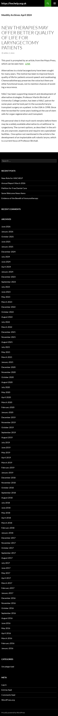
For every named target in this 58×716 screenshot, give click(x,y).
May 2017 (5, 573)
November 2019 (8, 422)
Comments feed (8, 695)
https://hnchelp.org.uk (13, 3)
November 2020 (8, 372)
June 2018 (5, 508)
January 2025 (7, 246)
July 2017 (5, 563)
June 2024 (5, 262)
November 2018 (8, 482)
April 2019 (6, 457)
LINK (27, 63)
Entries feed (6, 690)
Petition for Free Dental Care (14, 188)
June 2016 (5, 623)
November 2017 (8, 543)
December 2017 (8, 538)
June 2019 (5, 447)
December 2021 (8, 332)
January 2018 (7, 533)
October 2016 (7, 608)
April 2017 (6, 578)
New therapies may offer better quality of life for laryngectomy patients (27, 37)
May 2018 (5, 513)
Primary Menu (54, 3)
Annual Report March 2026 (13, 183)
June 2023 (5, 292)
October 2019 (7, 427)
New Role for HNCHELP (12, 178)
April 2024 (6, 267)
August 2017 (7, 558)
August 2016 (7, 618)
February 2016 (7, 643)
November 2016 (8, 603)
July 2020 (5, 387)
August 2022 (7, 317)
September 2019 (8, 432)
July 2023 (5, 287)
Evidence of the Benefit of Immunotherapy (19, 198)
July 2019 (5, 442)
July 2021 (5, 347)
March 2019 (6, 462)
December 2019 (8, 417)
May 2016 (5, 628)
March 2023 (6, 302)
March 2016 (6, 638)
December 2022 (8, 307)
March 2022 (6, 327)
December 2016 (8, 598)
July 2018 (5, 503)
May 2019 (5, 452)
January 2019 (7, 472)
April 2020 (6, 397)
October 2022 (7, 312)
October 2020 (7, 377)
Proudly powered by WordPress (13, 713)
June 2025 (5, 241)
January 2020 (7, 412)
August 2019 (7, 437)
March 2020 (6, 402)
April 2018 (6, 518)
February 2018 (7, 528)
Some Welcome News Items (13, 193)
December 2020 (8, 367)
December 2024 (8, 251)
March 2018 (6, 523)
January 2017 (7, 593)
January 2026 (7, 231)
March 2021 (6, 357)
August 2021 (7, 342)
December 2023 (8, 277)
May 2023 (5, 297)
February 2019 (7, 467)
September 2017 (8, 553)
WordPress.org (8, 700)
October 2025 (7, 236)
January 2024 (7, 272)
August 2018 (7, 497)
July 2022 (5, 322)
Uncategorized (7, 666)
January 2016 (7, 648)
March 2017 (6, 583)
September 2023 (8, 282)
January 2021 (7, 362)
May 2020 (5, 392)
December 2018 (8, 477)
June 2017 (5, 568)
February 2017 (7, 588)
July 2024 (5, 256)
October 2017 (7, 548)
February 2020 (7, 407)
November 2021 (8, 337)
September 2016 (8, 613)
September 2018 (8, 492)
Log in (4, 685)
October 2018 (7, 487)
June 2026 (5, 226)
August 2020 (7, 382)
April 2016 (6, 633)
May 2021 (5, 352)
